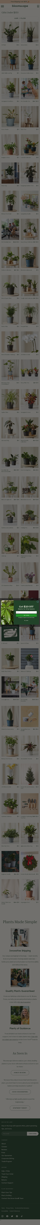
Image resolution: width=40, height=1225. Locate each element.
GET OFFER (26, 615)
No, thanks (26, 620)
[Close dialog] (38, 601)
